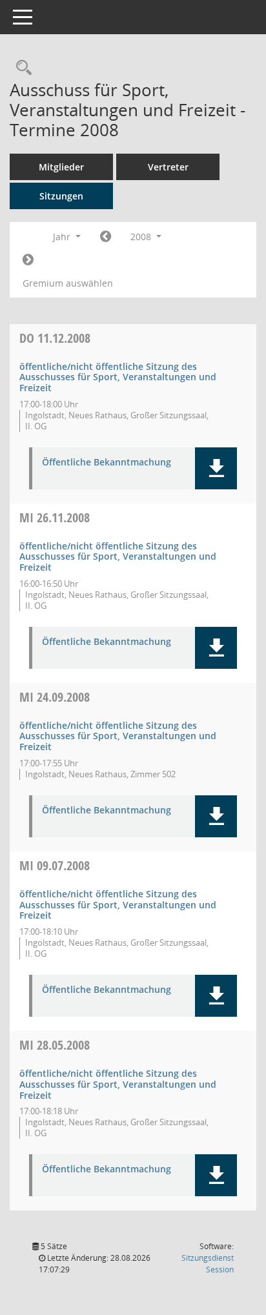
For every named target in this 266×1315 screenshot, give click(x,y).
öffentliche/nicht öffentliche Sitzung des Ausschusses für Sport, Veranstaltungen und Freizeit (117, 377)
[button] (216, 468)
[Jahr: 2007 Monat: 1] (105, 237)
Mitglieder (61, 167)
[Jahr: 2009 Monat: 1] (28, 260)
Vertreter (168, 167)
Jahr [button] (63, 236)
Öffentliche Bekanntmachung (106, 462)
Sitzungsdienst (207, 1263)
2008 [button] (142, 236)
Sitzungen (61, 196)
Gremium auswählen (68, 283)
